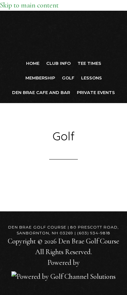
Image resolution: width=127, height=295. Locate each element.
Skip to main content (29, 5)
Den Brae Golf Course (63, 33)
